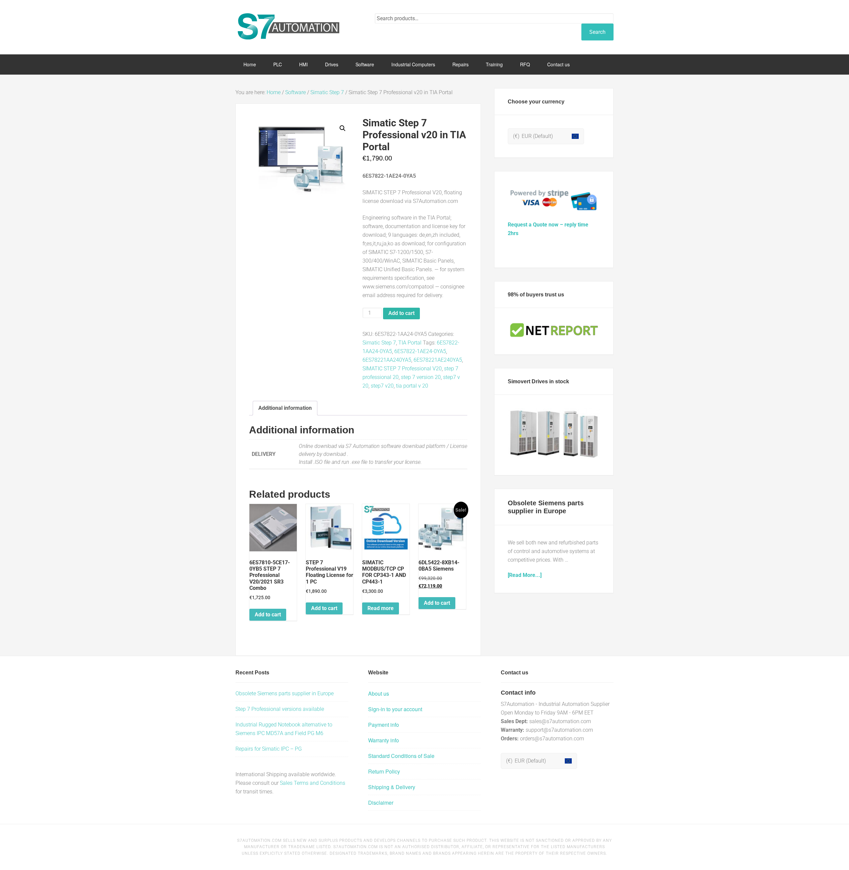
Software (295, 92)
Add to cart (401, 313)
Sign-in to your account (395, 709)
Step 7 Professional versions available (279, 709)
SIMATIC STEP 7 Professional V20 (402, 368)
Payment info (383, 724)
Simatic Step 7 (327, 92)
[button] (343, 128)
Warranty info (383, 740)
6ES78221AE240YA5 (438, 360)
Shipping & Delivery (391, 787)
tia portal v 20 (412, 386)
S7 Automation (288, 26)
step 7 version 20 (421, 377)
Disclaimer (380, 802)
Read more (380, 608)
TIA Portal (410, 343)
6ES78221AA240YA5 (386, 360)
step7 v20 (382, 386)
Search (597, 32)
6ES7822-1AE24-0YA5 (420, 351)
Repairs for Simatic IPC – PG (268, 749)
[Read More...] (525, 575)
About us (378, 693)
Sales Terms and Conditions (312, 783)
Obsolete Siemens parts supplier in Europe (284, 693)
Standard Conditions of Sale (401, 756)
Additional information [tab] (285, 408)
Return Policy (384, 771)
